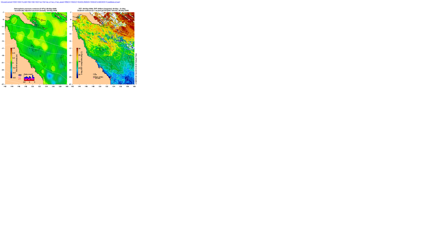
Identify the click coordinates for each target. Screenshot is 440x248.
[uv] (41, 2)
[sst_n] (48, 2)
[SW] (20, 2)
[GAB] (24, 2)
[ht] (44, 2)
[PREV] (68, 2)
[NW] (15, 2)
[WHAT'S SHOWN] (98, 2)
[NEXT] (74, 2)
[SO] (37, 2)
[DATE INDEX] (84, 2)
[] (6, 2)
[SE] (33, 2)
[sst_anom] (60, 2)
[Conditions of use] (113, 2)
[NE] (29, 2)
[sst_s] (53, 2)
